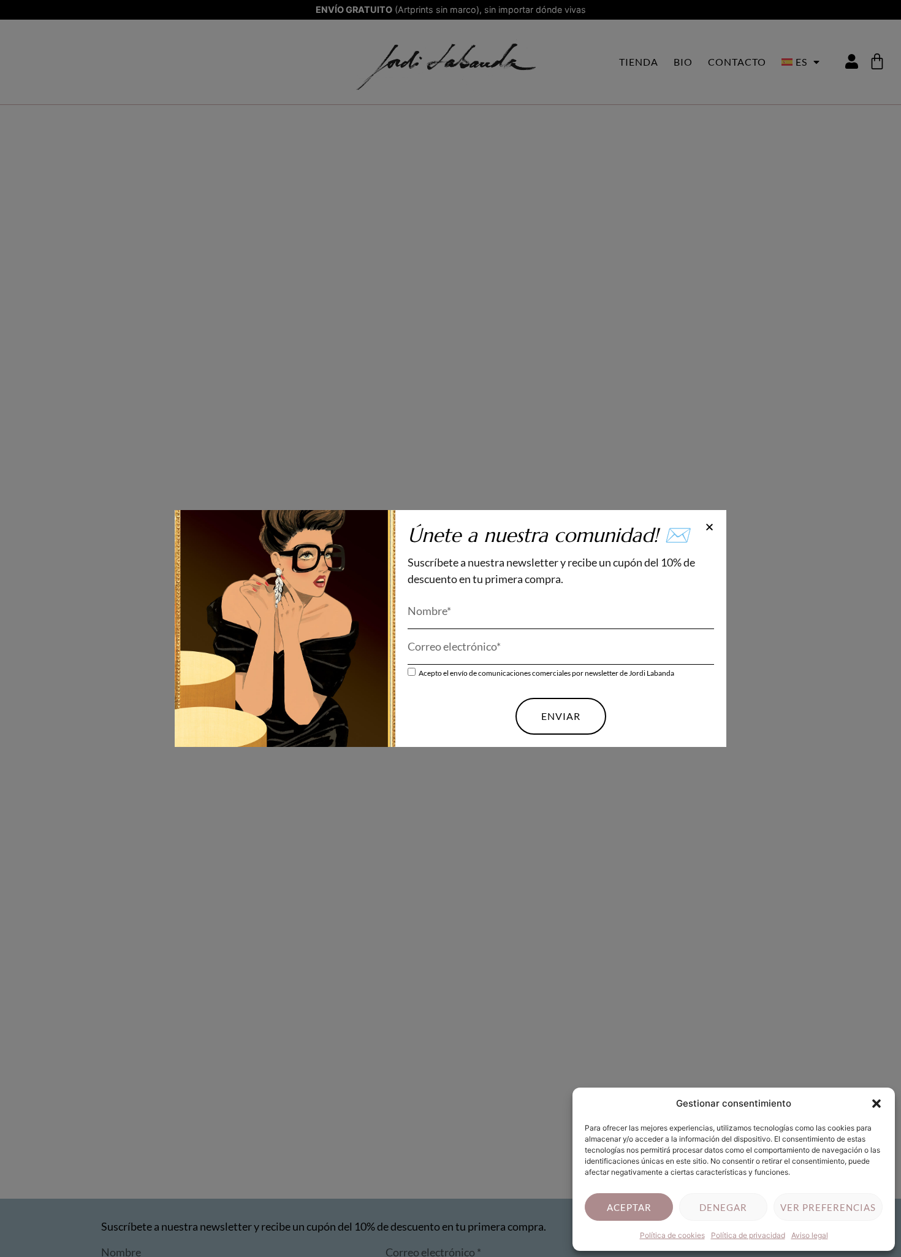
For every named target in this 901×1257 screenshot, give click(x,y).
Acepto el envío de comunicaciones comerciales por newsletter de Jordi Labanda (546, 673)
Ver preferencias (828, 1207)
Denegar (723, 1207)
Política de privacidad (748, 1235)
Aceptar (629, 1207)
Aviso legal (809, 1235)
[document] (450, 628)
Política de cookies (672, 1235)
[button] (876, 1103)
